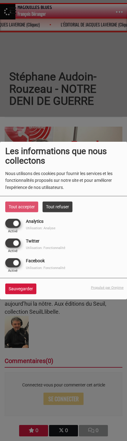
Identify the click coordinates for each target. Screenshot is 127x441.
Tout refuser (57, 206)
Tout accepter (22, 206)
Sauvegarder (21, 288)
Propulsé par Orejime (107, 288)
